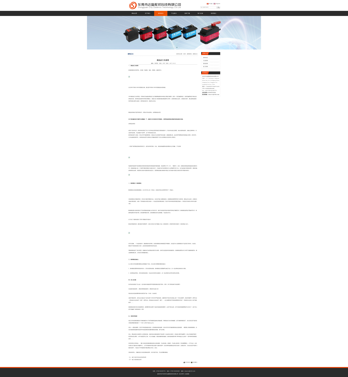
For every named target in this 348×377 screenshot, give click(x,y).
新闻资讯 (160, 13)
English (218, 3)
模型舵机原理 (137, 359)
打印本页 (187, 362)
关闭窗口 (195, 362)
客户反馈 (200, 13)
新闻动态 (205, 57)
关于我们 (147, 13)
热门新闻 (205, 66)
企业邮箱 (187, 374)
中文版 (211, 3)
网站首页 (134, 13)
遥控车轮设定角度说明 (140, 357)
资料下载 (187, 13)
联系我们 (213, 13)
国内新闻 (205, 63)
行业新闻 (205, 60)
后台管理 (181, 374)
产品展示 (174, 13)
